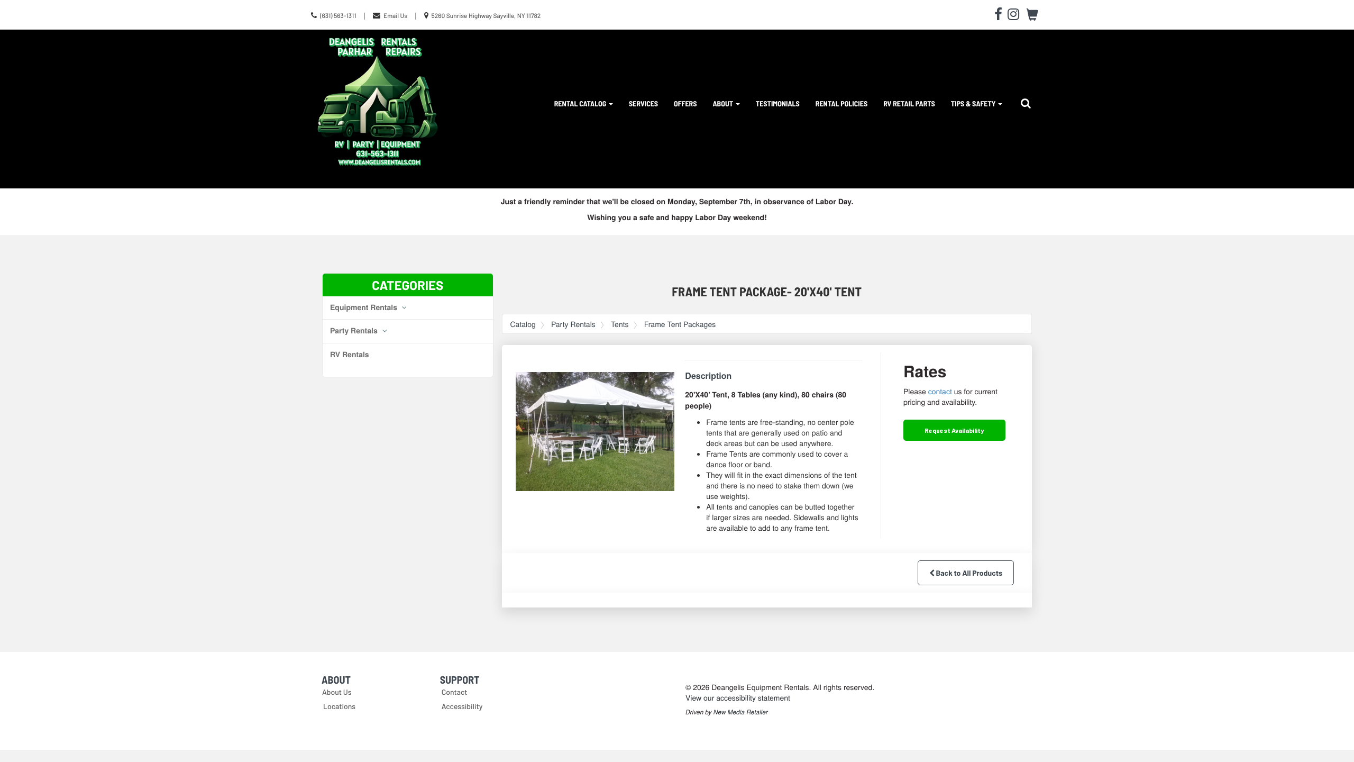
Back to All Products (968, 572)
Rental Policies (841, 103)
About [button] (724, 103)
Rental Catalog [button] (581, 103)
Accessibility (462, 706)
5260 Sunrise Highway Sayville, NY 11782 (486, 16)
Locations (339, 706)
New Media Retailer (740, 712)
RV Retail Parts (909, 103)
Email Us (395, 16)
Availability (954, 430)
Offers (685, 103)
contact (940, 391)
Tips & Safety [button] (974, 103)
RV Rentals (349, 354)
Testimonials (778, 103)
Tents (620, 324)
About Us (337, 691)
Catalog (523, 324)
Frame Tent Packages (680, 324)
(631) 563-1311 (338, 16)
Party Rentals (355, 330)
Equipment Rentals (364, 307)
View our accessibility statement (737, 697)
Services (643, 103)
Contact (455, 691)
